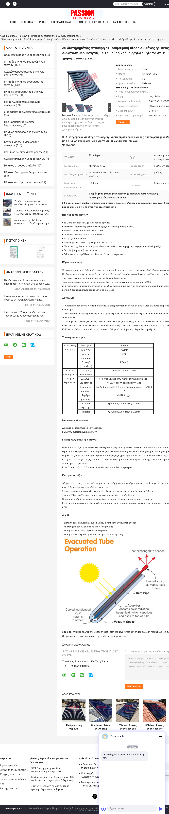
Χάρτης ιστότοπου (10, 788)
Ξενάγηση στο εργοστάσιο (92, 22)
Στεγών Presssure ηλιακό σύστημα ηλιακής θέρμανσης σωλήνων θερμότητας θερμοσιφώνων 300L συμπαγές (50, 788)
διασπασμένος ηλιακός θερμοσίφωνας (27, 111)
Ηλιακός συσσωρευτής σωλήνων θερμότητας (55, 36)
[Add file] (103, 808)
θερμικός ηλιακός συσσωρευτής (23, 152)
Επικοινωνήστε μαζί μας (13, 779)
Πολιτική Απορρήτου (15, 808)
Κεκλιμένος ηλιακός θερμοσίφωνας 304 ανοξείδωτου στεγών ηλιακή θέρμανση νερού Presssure (52, 779)
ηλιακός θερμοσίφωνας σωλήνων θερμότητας (49, 760)
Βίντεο (42, 22)
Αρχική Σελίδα (8, 36)
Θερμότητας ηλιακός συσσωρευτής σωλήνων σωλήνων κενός (95, 636)
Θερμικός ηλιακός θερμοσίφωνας (24, 54)
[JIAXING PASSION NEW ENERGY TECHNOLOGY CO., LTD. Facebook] (8, 4)
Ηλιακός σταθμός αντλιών (20, 165)
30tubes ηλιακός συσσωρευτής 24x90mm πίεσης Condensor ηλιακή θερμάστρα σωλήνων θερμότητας (154, 727)
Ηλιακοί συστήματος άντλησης (22, 182)
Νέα (2, 783)
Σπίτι (13, 22)
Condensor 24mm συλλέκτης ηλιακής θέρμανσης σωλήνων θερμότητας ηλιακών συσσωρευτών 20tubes (101, 727)
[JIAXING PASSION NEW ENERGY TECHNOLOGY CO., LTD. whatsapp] (17, 345)
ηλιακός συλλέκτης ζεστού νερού (91, 632)
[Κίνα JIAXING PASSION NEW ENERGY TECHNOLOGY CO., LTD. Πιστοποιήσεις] (13, 252)
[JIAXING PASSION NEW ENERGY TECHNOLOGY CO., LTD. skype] (34, 345)
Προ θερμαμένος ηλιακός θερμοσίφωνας (19, 123)
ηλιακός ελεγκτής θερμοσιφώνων (24, 158)
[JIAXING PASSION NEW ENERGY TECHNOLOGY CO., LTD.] (84, 14)
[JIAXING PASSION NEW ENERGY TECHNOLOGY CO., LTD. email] (8, 345)
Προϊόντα (27, 22)
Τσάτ (121, 122)
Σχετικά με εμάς (61, 22)
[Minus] (161, 736)
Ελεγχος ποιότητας (125, 22)
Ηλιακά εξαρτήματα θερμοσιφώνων (25, 172)
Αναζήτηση (148, 4)
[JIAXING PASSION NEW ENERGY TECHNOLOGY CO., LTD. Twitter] (14, 4)
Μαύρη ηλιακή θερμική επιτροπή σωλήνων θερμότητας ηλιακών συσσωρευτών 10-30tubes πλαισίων (74, 727)
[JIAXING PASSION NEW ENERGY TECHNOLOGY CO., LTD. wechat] (26, 345)
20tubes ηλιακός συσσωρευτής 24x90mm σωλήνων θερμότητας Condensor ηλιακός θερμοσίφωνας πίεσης (127, 727)
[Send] (160, 808)
